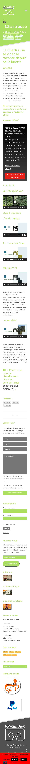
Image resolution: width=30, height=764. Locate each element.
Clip (4, 35)
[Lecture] (5, 207)
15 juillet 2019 (12, 32)
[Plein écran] (25, 207)
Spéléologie (8, 38)
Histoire (18, 35)
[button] (15, 202)
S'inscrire (6, 533)
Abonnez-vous (11, 564)
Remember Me (9, 524)
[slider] (13, 207)
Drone (11, 35)
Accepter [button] (14, 759)
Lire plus (16, 762)
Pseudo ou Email (8, 508)
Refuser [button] (24, 759)
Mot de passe (7, 515)
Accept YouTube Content (15, 176)
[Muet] (22, 207)
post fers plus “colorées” (10, 387)
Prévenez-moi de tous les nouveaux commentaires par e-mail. (13, 478)
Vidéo (18, 38)
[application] (15, 202)
